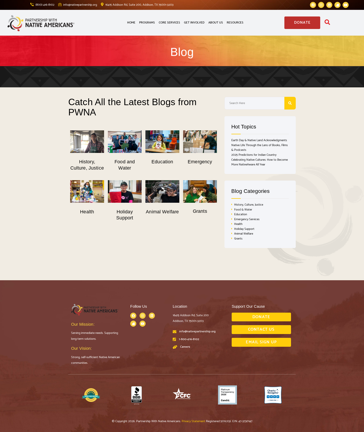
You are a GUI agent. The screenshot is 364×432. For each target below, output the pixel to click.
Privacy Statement (194, 421)
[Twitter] (337, 5)
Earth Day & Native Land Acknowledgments (259, 140)
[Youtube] (346, 5)
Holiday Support (244, 229)
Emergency (200, 161)
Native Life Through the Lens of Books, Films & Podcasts (259, 148)
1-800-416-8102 (189, 339)
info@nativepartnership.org (80, 4)
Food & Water (243, 209)
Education (162, 161)
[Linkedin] (329, 5)
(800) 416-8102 (44, 4)
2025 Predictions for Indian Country (253, 154)
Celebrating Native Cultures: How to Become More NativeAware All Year (259, 162)
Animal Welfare (162, 211)
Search (290, 103)
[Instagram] (321, 5)
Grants (200, 211)
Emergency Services (247, 219)
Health (87, 211)
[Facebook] (313, 5)
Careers (185, 346)
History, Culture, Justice (248, 204)
